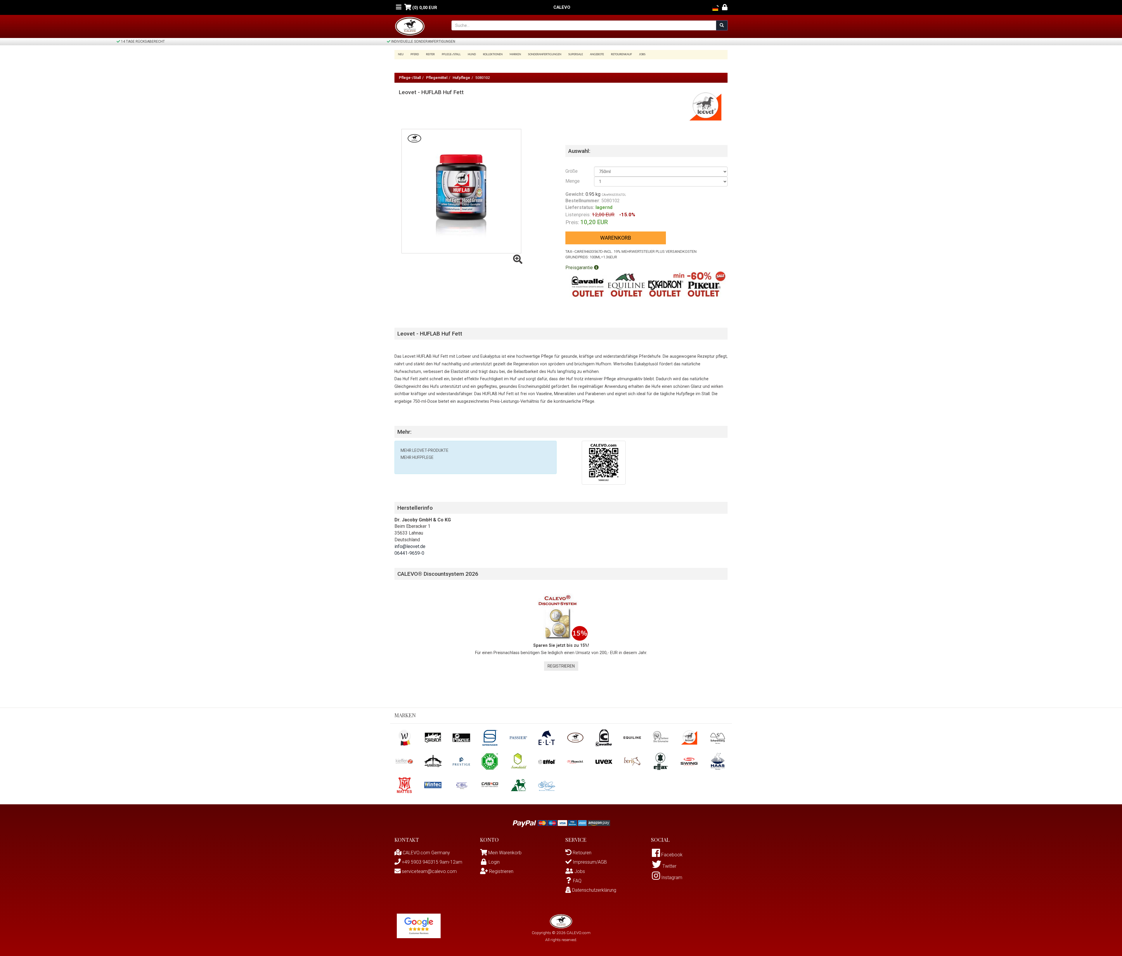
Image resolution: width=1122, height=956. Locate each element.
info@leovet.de (409, 546)
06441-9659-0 (409, 553)
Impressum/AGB (589, 862)
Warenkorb (615, 238)
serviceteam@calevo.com (429, 871)
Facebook (671, 855)
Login (494, 862)
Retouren (581, 852)
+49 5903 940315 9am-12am (431, 862)
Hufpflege (461, 77)
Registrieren (561, 666)
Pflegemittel (436, 77)
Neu (401, 54)
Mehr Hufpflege (417, 457)
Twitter (668, 866)
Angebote (597, 54)
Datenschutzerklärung (593, 890)
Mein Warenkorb (505, 852)
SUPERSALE (575, 54)
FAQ (577, 881)
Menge (572, 181)
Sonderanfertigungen (544, 54)
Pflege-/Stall (410, 77)
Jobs (642, 54)
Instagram (671, 877)
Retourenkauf (621, 54)
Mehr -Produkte (425, 450)
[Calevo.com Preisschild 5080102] (604, 462)
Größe (571, 171)
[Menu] (398, 7)
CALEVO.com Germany (425, 852)
